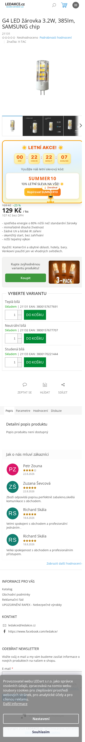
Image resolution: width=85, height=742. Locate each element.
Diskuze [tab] (56, 407)
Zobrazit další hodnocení (61, 560)
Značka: (16, 42)
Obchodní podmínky (16, 591)
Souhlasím (41, 732)
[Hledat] (54, 5)
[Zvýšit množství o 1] (20, 309)
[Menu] (76, 5)
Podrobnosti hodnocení (56, 37)
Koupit (25, 275)
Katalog (7, 586)
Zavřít (24, 377)
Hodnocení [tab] (40, 407)
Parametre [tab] (23, 407)
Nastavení (41, 719)
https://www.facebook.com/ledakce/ (33, 628)
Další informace (15, 704)
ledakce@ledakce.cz (22, 622)
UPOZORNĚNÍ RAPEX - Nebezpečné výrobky (32, 601)
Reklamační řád (13, 596)
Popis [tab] (9, 407)
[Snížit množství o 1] (20, 314)
